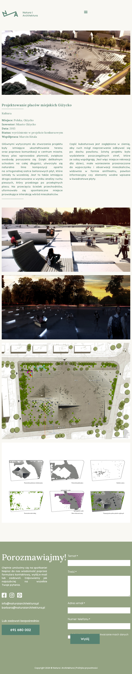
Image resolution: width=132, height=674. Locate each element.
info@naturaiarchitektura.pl (20, 603)
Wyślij (85, 639)
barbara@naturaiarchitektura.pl (23, 607)
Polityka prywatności (87, 668)
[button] (86, 12)
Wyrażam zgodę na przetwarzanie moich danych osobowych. (100, 636)
